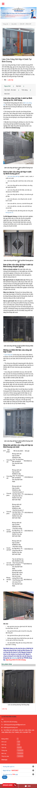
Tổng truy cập (5, 756)
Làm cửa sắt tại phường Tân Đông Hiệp (18, 704)
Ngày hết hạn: (10, 770)
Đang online (4, 739)
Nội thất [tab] (18, 86)
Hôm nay (3, 744)
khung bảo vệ (9, 212)
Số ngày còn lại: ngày (10, 774)
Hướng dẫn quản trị (8, 766)
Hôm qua (3, 741)
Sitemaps (4, 759)
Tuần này (3, 747)
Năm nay (3, 753)
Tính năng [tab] (25, 90)
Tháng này (4, 750)
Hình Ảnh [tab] (7, 94)
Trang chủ (5, 24)
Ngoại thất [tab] (7, 86)
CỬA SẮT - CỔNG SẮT (25, 24)
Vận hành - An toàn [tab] (10, 90)
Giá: (5, 80)
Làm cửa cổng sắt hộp (13, 176)
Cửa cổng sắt (8, 354)
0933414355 (7, 785)
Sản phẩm (14, 24)
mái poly (14, 658)
